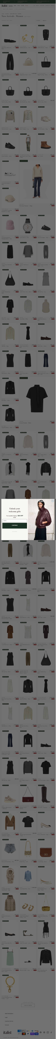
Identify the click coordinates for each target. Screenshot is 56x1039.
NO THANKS (14, 531)
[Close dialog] (52, 501)
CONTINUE (14, 525)
